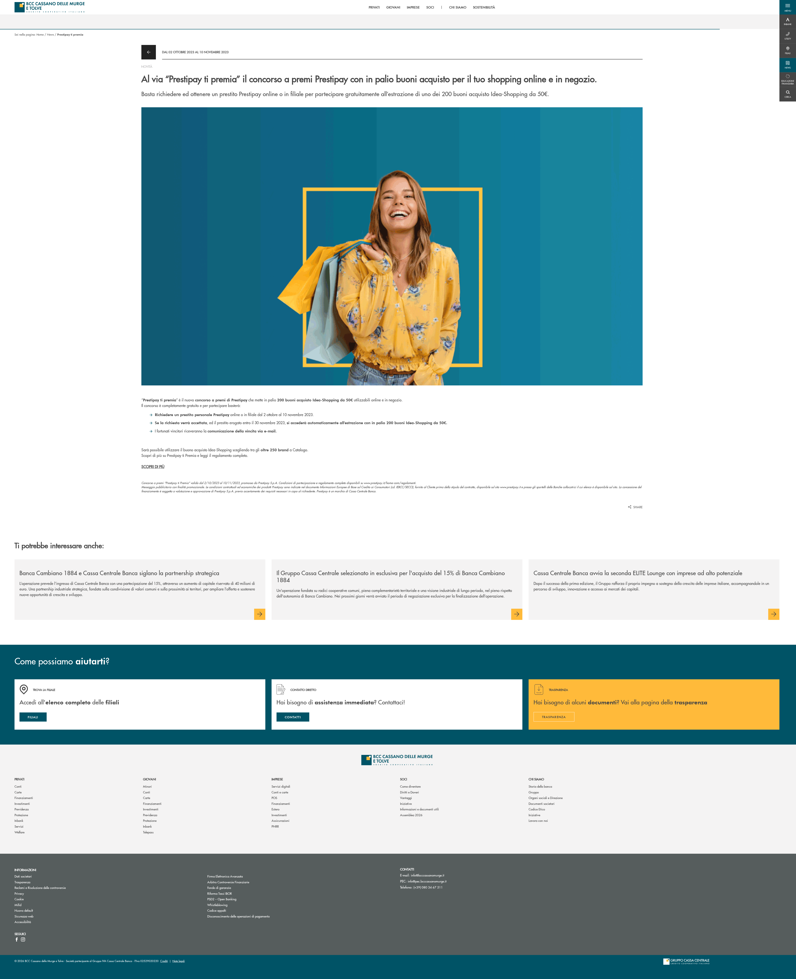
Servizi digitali (281, 786)
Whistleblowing (217, 905)
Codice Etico (537, 809)
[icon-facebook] (17, 939)
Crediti (164, 961)
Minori (147, 786)
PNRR (275, 826)
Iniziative (406, 803)
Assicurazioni (280, 820)
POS (274, 798)
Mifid (18, 905)
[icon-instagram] (23, 939)
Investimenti (22, 803)
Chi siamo (536, 779)
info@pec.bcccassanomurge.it (427, 881)
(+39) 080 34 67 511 (428, 887)
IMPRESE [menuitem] (413, 7)
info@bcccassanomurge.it (427, 875)
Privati (19, 779)
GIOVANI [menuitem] (393, 7)
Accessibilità (23, 922)
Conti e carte (280, 792)
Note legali (178, 961)
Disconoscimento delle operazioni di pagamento (238, 916)
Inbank (19, 820)
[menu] (432, 7)
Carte (18, 792)
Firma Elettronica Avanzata (225, 876)
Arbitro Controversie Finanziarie (243, 882)
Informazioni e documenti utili (419, 809)
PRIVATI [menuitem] (374, 7)
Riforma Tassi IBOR (235, 893)
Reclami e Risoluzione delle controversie (40, 887)
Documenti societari (542, 803)
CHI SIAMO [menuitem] (457, 7)
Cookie (19, 899)
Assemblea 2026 (411, 815)
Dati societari (23, 876)
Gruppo (534, 792)
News (50, 34)
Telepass (148, 832)
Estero (275, 809)
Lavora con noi (538, 820)
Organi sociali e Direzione (546, 798)
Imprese (277, 779)
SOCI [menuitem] (430, 7)
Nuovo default (24, 910)
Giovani (149, 779)
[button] (787, 7)
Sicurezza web (24, 916)
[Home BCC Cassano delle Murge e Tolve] (50, 7)
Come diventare (410, 786)
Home (40, 34)
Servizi (19, 826)
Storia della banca (540, 786)
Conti (18, 786)
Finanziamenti (24, 798)
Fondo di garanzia (234, 887)
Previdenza (22, 809)
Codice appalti (216, 910)
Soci (403, 779)
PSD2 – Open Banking (237, 899)
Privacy (19, 893)
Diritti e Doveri (409, 792)
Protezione (21, 815)
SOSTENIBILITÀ (484, 7)
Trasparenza (22, 882)
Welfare (19, 832)
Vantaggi (406, 798)
